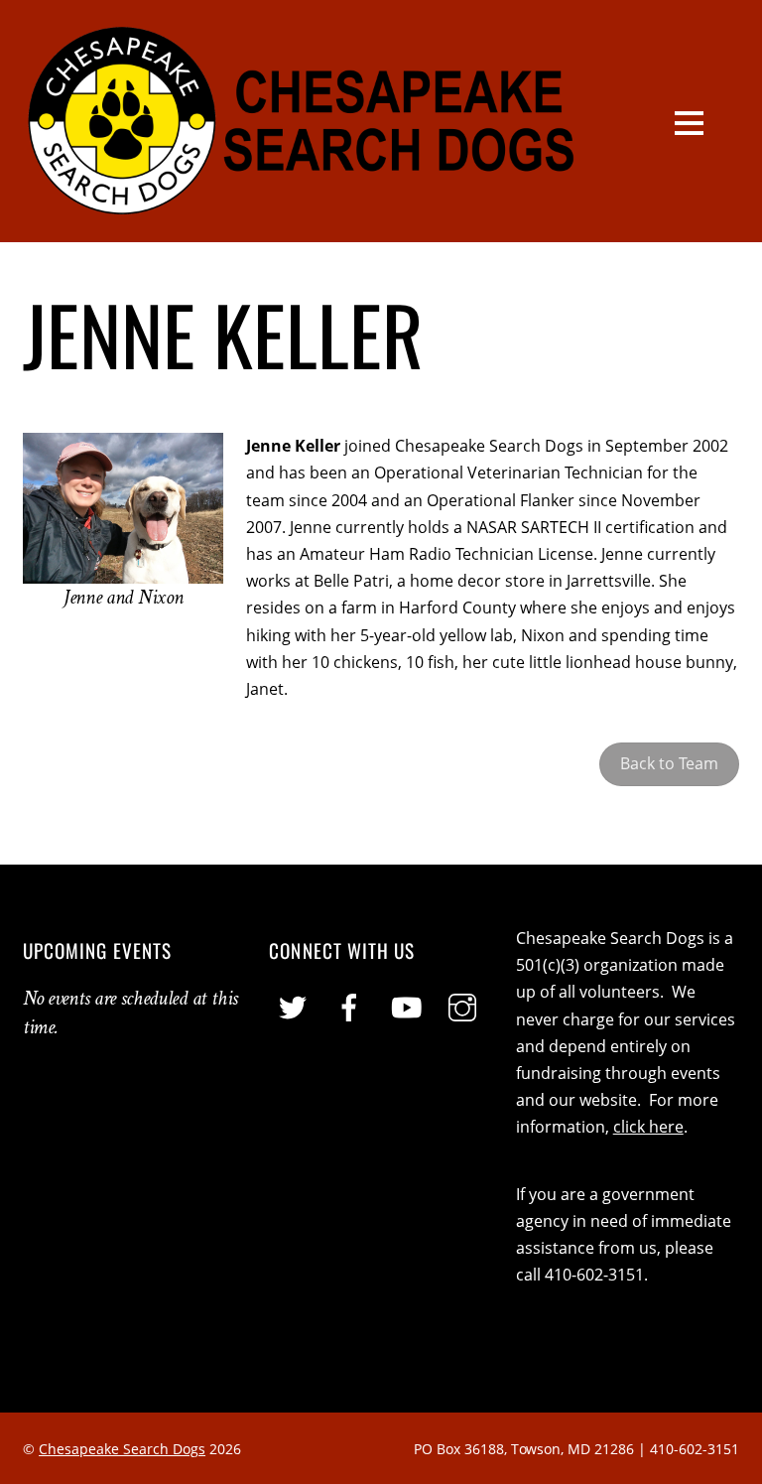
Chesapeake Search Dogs (122, 1448)
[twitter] (293, 1007)
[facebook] (349, 1007)
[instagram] (462, 1007)
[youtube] (406, 1007)
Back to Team (669, 763)
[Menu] (689, 121)
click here (648, 1127)
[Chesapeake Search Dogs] (302, 207)
